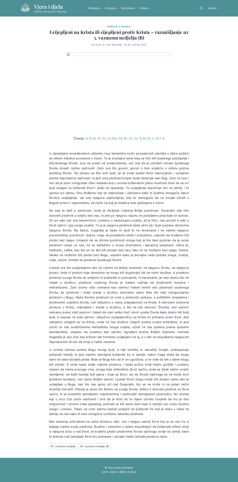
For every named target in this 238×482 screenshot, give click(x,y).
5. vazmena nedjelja (63, 446)
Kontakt (212, 8)
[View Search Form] (201, 8)
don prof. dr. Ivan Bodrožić (106, 44)
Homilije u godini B (119, 26)
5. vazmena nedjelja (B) (94, 446)
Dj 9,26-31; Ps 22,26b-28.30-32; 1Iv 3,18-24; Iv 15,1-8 (125, 138)
